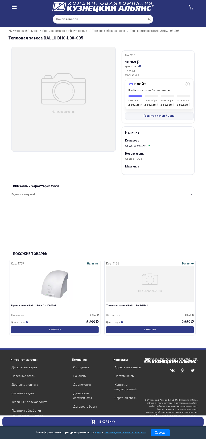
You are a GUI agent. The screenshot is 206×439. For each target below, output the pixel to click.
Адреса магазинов (127, 367)
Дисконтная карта (24, 367)
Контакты (120, 360)
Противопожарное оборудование (64, 30)
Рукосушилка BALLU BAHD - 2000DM (33, 305)
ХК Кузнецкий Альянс (22, 30)
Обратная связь (125, 398)
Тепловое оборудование (108, 30)
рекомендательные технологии (125, 432)
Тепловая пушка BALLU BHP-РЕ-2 (127, 305)
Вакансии (80, 376)
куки (98, 432)
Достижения (82, 384)
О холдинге (81, 367)
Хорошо (160, 432)
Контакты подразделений (125, 387)
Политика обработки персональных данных (27, 413)
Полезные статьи (23, 376)
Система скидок (23, 393)
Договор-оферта (85, 406)
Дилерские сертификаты (82, 395)
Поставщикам (124, 376)
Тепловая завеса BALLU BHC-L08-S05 (154, 30)
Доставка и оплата (24, 384)
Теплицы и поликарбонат (29, 402)
